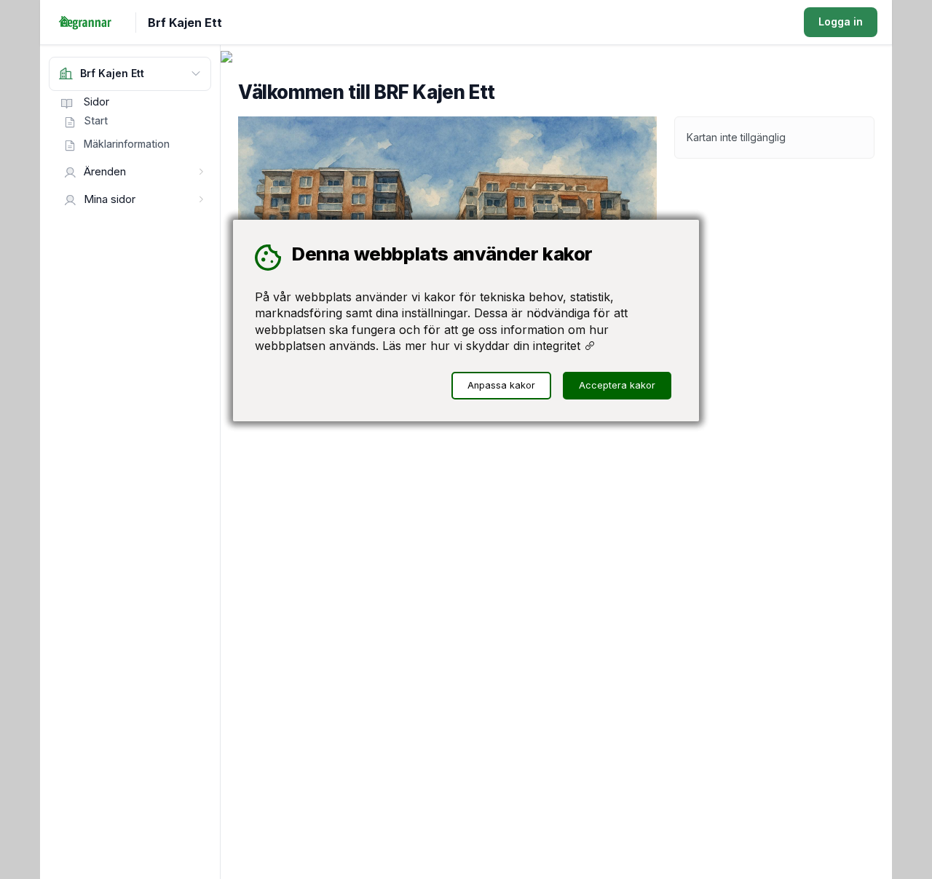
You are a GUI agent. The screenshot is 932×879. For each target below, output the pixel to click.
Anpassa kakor (501, 385)
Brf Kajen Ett (185, 22)
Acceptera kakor (617, 385)
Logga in (840, 21)
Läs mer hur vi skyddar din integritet (483, 345)
